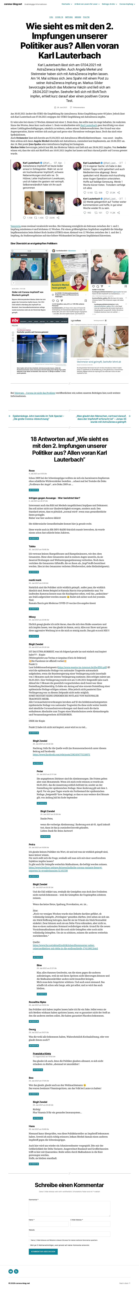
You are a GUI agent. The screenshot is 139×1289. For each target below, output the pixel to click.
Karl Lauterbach (88, 125)
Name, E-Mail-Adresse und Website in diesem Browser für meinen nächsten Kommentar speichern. (64, 1240)
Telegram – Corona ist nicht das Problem (34, 393)
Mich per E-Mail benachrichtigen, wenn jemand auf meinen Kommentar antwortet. (59, 1245)
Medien (78, 17)
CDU (51, 17)
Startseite (66, 4)
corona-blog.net (13, 4)
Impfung (69, 17)
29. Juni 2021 (62, 107)
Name (31, 1220)
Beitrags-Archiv (108, 4)
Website (32, 1230)
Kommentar (33, 1200)
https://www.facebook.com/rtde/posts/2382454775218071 (61, 754)
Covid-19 (59, 17)
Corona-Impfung (126, 4)
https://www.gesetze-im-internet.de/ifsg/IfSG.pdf (82, 667)
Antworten (34, 490)
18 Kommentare (79, 107)
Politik (86, 17)
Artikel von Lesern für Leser (85, 4)
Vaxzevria (16, 226)
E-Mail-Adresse (77, 1220)
